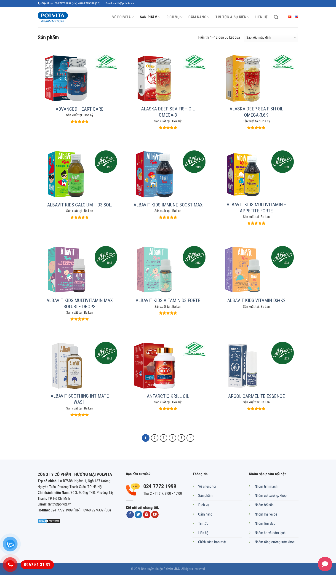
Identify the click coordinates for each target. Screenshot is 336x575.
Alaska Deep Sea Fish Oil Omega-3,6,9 (256, 112)
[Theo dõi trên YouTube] (155, 515)
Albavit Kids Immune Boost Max (168, 205)
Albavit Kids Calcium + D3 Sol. (79, 205)
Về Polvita (121, 17)
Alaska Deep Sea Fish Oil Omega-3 (168, 112)
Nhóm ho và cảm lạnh (270, 533)
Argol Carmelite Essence (256, 396)
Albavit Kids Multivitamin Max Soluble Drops (79, 303)
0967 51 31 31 (37, 564)
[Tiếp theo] (190, 438)
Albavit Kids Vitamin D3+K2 (256, 300)
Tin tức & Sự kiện (230, 17)
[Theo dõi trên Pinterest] (146, 515)
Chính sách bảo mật (212, 542)
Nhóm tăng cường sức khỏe (275, 542)
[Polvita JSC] (57, 17)
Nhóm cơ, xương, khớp (271, 495)
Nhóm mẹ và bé (266, 514)
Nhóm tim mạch (266, 486)
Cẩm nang (197, 17)
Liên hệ (261, 17)
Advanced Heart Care (80, 109)
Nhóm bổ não (264, 505)
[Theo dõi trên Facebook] (130, 515)
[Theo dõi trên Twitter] (138, 515)
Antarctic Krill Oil (168, 396)
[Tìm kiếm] (276, 17)
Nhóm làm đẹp (265, 523)
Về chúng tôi (207, 486)
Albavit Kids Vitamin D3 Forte (168, 300)
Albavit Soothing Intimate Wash (80, 399)
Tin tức (203, 523)
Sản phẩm (148, 17)
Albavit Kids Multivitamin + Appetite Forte (256, 208)
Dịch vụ (172, 17)
